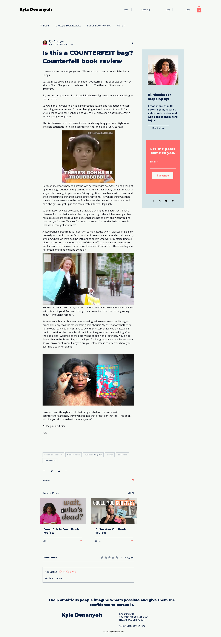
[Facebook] (153, 200)
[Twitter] (166, 200)
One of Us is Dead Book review (61, 531)
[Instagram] (159, 200)
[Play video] (88, 379)
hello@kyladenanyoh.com (132, 625)
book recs (122, 454)
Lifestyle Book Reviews (68, 25)
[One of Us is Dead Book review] (63, 511)
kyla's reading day (93, 454)
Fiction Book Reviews (99, 25)
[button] (199, 9)
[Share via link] (66, 471)
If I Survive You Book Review (110, 531)
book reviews (73, 454)
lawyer (110, 454)
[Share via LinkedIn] (58, 471)
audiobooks (50, 460)
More (120, 25)
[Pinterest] (172, 200)
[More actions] (132, 42)
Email (153, 161)
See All (131, 492)
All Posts (44, 25)
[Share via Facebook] (44, 471)
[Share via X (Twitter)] (51, 471)
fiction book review (53, 454)
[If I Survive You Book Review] (114, 511)
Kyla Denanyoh (36, 9)
